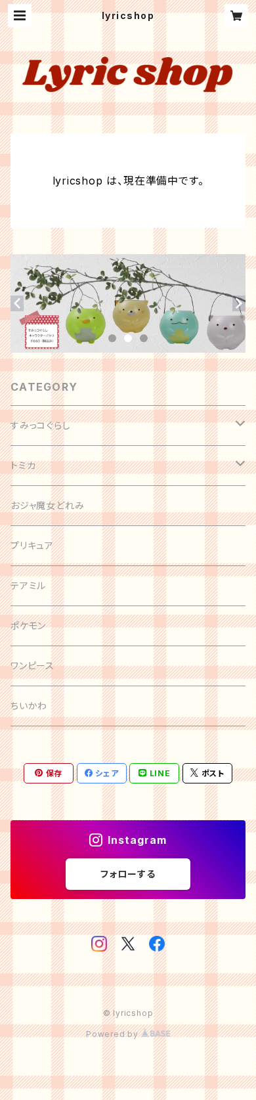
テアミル (28, 585)
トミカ (23, 465)
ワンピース (32, 665)
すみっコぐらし (41, 425)
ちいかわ (29, 705)
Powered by (113, 1034)
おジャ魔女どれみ (47, 505)
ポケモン (28, 625)
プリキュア (32, 545)
